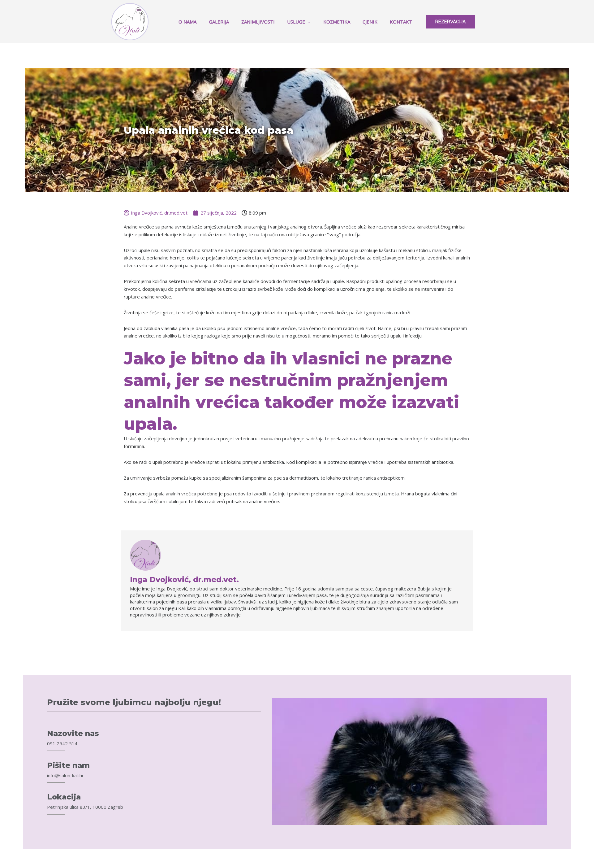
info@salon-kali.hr (65, 775)
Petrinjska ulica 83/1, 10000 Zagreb (85, 807)
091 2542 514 (62, 743)
